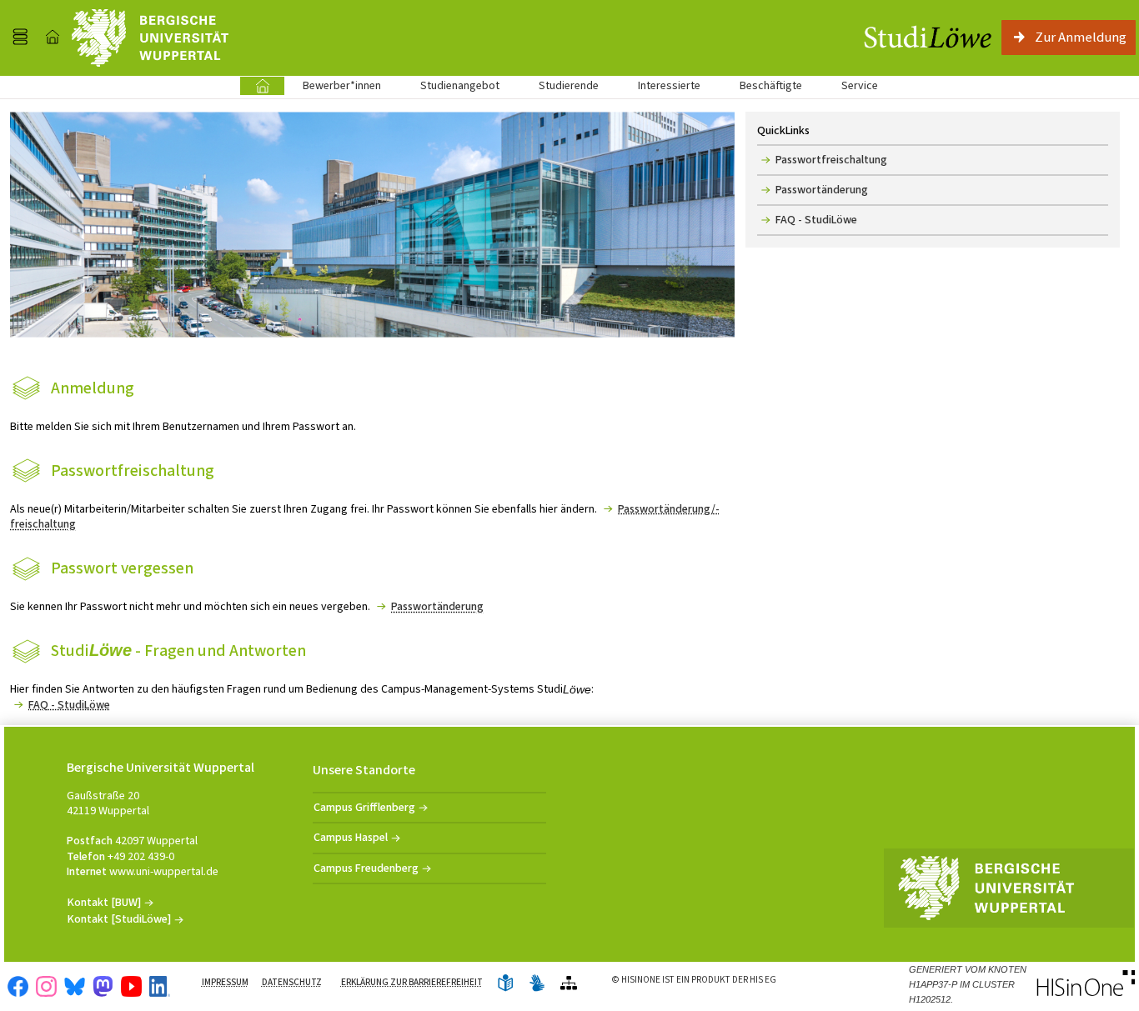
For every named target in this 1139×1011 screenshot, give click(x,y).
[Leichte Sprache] (505, 983)
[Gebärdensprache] (537, 983)
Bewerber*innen (332, 85)
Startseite (262, 85)
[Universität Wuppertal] (150, 38)
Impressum (225, 982)
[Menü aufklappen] (20, 37)
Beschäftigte (771, 85)
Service (850, 85)
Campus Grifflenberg (364, 807)
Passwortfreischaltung (831, 160)
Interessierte (669, 85)
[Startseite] (52, 37)
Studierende (569, 85)
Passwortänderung (437, 606)
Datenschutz (292, 982)
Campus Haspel (351, 837)
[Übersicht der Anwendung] (569, 983)
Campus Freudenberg (366, 868)
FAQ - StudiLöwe (69, 705)
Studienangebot (450, 85)
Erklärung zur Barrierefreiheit (412, 982)
